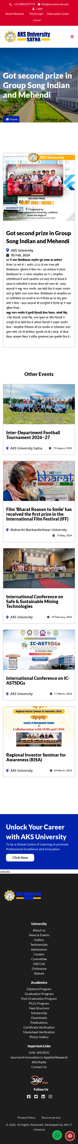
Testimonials (39, 944)
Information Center (58, 13)
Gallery (39, 940)
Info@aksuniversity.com (55, 4)
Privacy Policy (26, 1117)
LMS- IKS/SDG (39, 1052)
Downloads (39, 1018)
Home (13, 119)
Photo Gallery (39, 1037)
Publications (39, 1022)
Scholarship (39, 1013)
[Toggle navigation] (74, 37)
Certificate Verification (39, 1027)
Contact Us (39, 1067)
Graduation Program (39, 994)
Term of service (50, 1117)
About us (39, 930)
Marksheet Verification (39, 1032)
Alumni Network (14, 13)
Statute (39, 973)
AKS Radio (39, 1062)
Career (37, 20)
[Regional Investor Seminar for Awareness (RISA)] (39, 726)
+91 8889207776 (24, 4)
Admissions (39, 949)
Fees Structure (39, 1008)
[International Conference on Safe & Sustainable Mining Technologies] (39, 568)
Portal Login (36, 13)
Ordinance (39, 968)
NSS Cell (39, 964)
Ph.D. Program (39, 1003)
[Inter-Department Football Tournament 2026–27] (39, 403)
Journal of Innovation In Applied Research (39, 1057)
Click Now (20, 857)
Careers (39, 954)
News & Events (39, 935)
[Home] (25, 37)
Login (39, 8)
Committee (39, 959)
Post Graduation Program (39, 998)
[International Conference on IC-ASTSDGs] (39, 649)
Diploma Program (39, 989)
